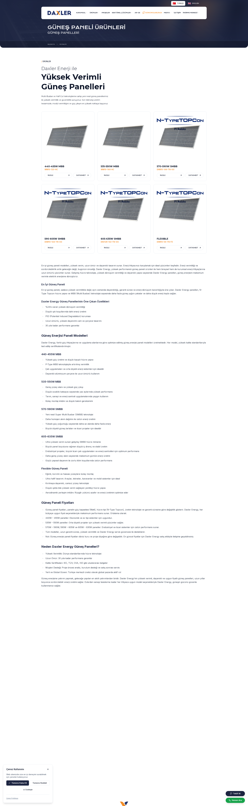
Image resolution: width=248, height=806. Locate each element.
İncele (50, 175)
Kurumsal (81, 13)
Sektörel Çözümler (121, 13)
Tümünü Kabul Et (19, 783)
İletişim (177, 13)
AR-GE (137, 13)
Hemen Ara (237, 800)
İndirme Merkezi (190, 13)
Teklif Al (237, 793)
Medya (167, 13)
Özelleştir (29, 790)
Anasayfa (51, 44)
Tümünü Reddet (40, 783)
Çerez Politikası (12, 798)
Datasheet (81, 175)
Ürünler (94, 13)
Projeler (106, 13)
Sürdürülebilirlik (153, 13)
